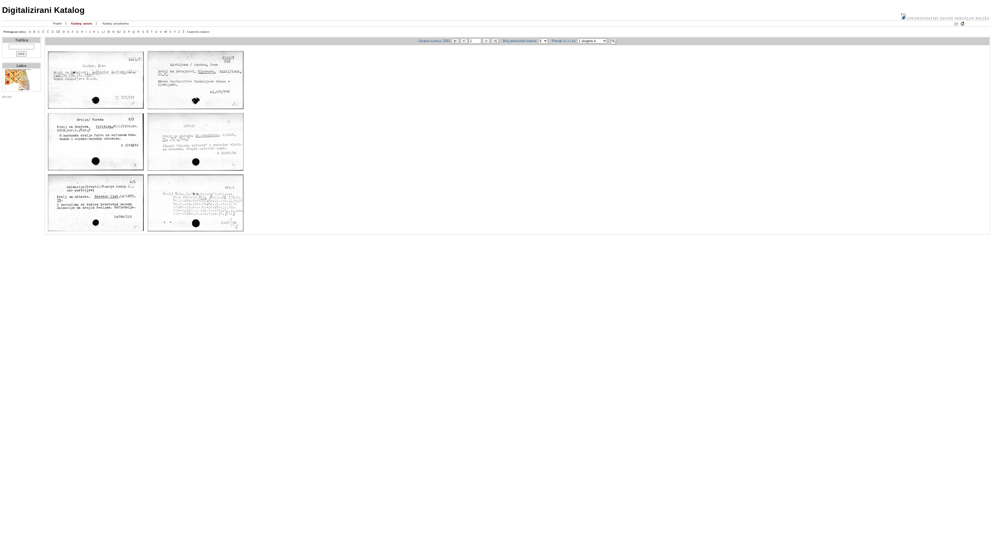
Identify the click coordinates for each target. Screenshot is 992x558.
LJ (103, 31)
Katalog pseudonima (115, 23)
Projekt (57, 23)
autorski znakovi (199, 31)
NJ (119, 31)
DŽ (58, 31)
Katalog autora (81, 23)
